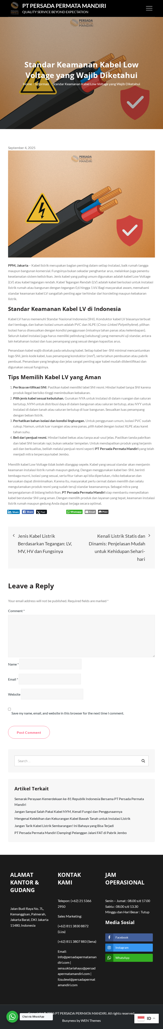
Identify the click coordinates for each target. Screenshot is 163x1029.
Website (14, 694)
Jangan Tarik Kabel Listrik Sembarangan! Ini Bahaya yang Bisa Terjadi (64, 826)
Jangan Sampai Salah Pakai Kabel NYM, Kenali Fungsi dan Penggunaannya (68, 811)
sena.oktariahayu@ (72, 968)
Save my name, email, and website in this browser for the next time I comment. (67, 713)
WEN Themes (91, 1020)
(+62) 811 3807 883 (72, 941)
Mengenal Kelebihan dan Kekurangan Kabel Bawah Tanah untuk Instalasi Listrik (72, 818)
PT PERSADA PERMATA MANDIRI (64, 5)
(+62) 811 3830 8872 (73, 926)
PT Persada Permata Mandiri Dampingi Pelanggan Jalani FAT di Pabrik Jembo (70, 833)
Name (13, 664)
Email (13, 679)
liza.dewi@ (65, 979)
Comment (16, 611)
